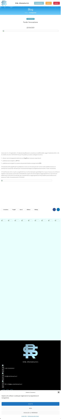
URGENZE (56, 3)
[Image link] (30, 351)
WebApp (36, 209)
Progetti (14, 209)
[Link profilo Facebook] (54, 209)
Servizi (21, 209)
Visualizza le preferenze (30, 412)
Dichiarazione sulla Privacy (33, 416)
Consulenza (5, 209)
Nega (30, 408)
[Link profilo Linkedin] (58, 209)
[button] (58, 392)
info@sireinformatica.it (11, 376)
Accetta (30, 404)
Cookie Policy (24, 416)
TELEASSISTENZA (38, 3)
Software (28, 209)
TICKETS (48, 3)
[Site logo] (4, 3)
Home (26, 12)
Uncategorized (32, 12)
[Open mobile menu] (31, 3)
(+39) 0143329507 (9, 368)
